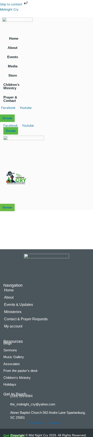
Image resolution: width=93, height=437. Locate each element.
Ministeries (12, 312)
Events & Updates (18, 305)
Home (13, 38)
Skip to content (11, 4)
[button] (13, 47)
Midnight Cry (9, 9)
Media (12, 66)
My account (13, 326)
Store (12, 75)
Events (12, 57)
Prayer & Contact (10, 99)
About (12, 48)
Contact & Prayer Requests (26, 319)
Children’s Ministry (11, 86)
